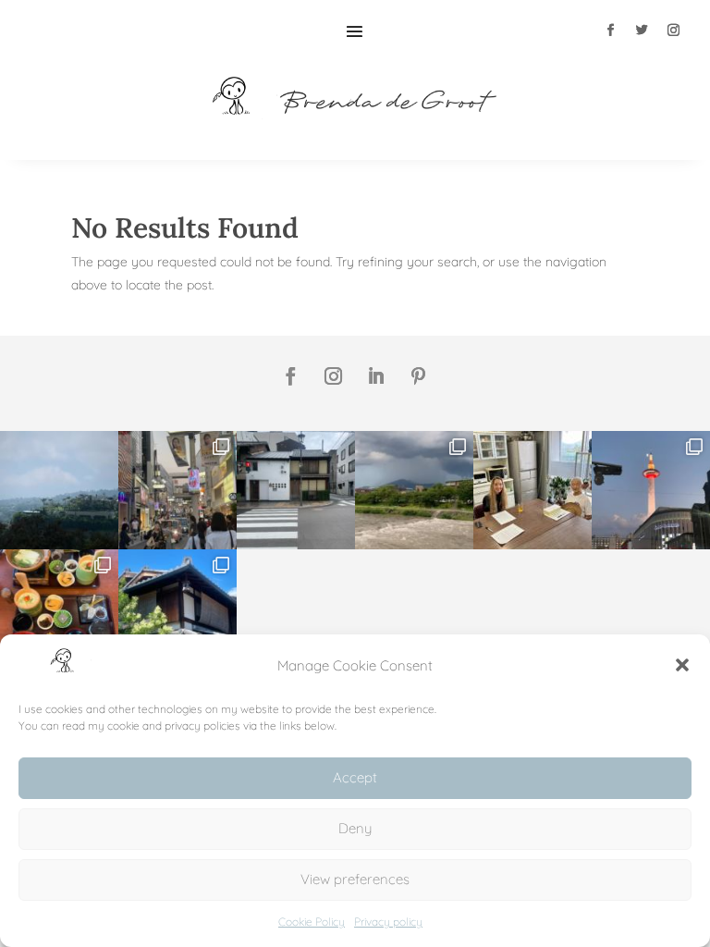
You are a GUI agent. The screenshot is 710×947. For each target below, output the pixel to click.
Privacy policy (388, 922)
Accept (355, 777)
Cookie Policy (311, 922)
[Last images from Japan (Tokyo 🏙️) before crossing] (177, 490)
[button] (682, 665)
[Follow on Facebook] (610, 30)
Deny (355, 828)
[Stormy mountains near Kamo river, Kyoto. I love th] (414, 490)
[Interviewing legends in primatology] (532, 490)
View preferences (355, 879)
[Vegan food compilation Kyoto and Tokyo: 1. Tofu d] (59, 608)
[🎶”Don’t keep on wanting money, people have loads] (59, 490)
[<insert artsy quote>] (296, 490)
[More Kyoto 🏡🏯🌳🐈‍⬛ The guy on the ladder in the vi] (177, 608)
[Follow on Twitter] (642, 30)
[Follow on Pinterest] (418, 376)
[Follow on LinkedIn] (376, 376)
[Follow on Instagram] (673, 30)
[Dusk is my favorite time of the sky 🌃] (651, 490)
